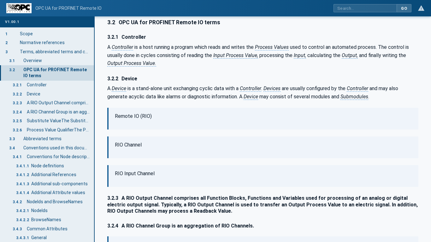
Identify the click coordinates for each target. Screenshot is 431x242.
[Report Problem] (421, 8)
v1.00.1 (12, 22)
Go (404, 8)
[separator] (95, 129)
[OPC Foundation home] (19, 8)
